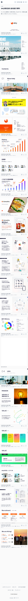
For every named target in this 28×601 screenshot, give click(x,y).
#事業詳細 (9, 235)
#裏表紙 (12, 547)
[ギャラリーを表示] (22, 33)
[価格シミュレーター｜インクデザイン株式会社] (14, 102)
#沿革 (9, 155)
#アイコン (9, 294)
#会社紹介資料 (3, 34)
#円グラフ (13, 334)
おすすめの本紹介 (22, 587)
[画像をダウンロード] (24, 33)
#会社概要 (9, 135)
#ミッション (9, 406)
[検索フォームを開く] (15, 2)
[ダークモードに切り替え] (26, 2)
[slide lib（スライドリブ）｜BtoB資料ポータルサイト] (14, 111)
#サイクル (9, 314)
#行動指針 (9, 466)
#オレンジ (11, 34)
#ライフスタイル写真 (11, 386)
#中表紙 (9, 93)
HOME (2, 6)
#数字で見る (9, 334)
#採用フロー (9, 526)
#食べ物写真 (9, 215)
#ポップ (14, 34)
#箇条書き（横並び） (11, 446)
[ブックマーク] (26, 33)
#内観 (11, 93)
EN (16, 597)
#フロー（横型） (14, 526)
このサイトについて (6, 587)
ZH (17, 597)
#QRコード (9, 547)
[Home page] (1, 2)
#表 (8, 506)
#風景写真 (9, 53)
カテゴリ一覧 (19, 2)
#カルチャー (9, 486)
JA (14, 597)
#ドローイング (10, 255)
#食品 (6, 34)
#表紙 (9, 34)
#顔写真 (14, 175)
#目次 (9, 73)
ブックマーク (17, 590)
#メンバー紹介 (10, 175)
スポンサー (14, 587)
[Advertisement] (14, 352)
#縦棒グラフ (9, 195)
